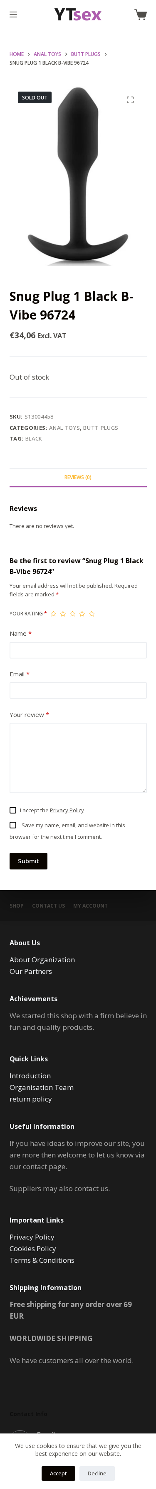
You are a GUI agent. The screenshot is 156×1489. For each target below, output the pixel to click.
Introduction (30, 1075)
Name (21, 633)
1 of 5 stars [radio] (53, 614)
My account (90, 906)
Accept (58, 1473)
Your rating (28, 613)
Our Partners (31, 971)
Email (20, 674)
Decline (97, 1473)
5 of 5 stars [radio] (92, 614)
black (33, 438)
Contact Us (48, 906)
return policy (31, 1099)
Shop (17, 906)
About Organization (42, 959)
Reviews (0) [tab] (78, 477)
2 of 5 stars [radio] (63, 614)
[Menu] (13, 14)
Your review (29, 714)
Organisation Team (42, 1087)
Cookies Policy (33, 1248)
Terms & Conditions (42, 1260)
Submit (28, 861)
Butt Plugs (101, 427)
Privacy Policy (67, 810)
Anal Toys (64, 427)
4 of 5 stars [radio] (82, 614)
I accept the (52, 810)
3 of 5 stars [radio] (72, 614)
